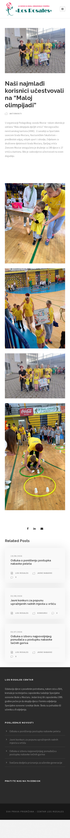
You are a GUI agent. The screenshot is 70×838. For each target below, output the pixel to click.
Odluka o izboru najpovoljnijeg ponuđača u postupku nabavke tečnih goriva (31, 640)
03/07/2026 (16, 632)
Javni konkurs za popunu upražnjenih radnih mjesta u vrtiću (33, 602)
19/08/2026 (16, 556)
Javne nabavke (44, 573)
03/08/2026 (16, 596)
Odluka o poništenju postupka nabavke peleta (31, 562)
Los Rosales (21, 573)
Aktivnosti (16, 113)
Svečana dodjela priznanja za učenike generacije (35, 762)
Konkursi (42, 613)
